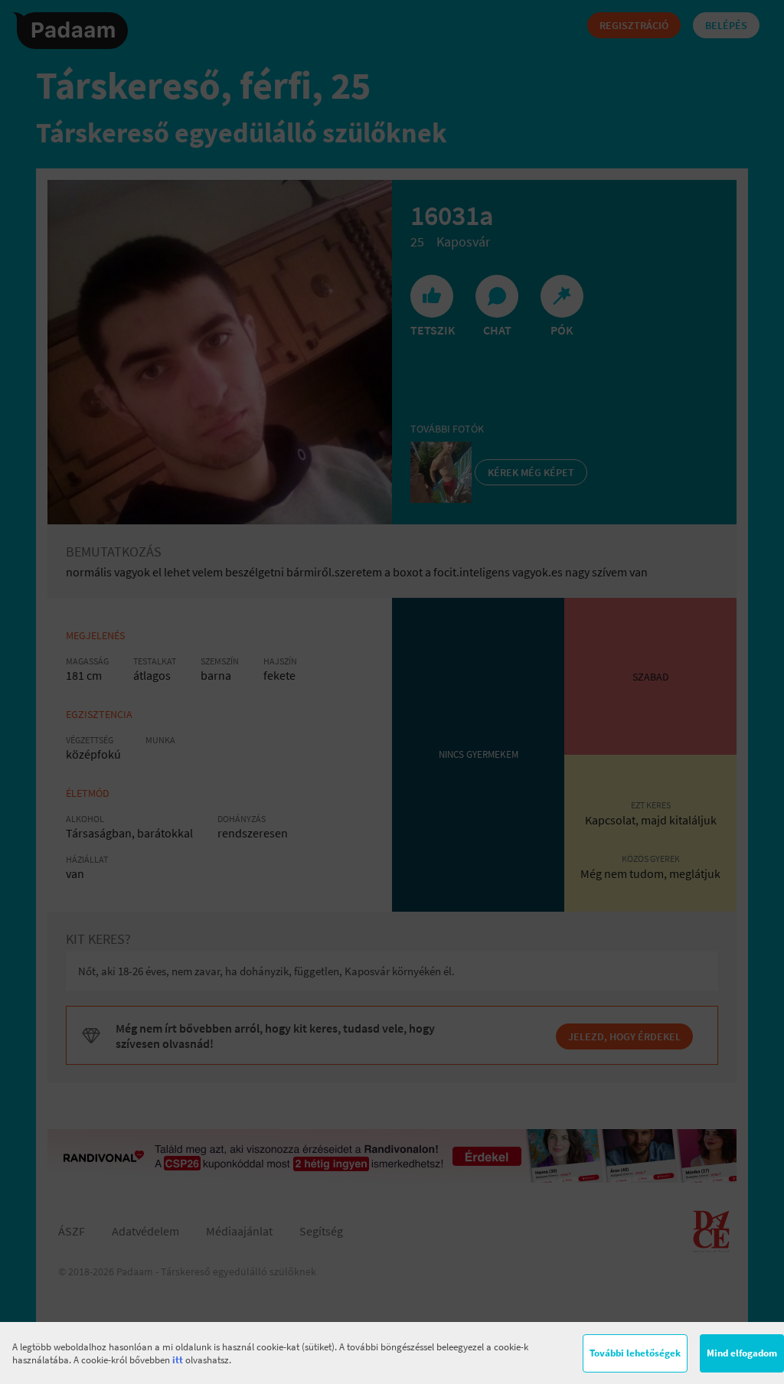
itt (177, 1359)
